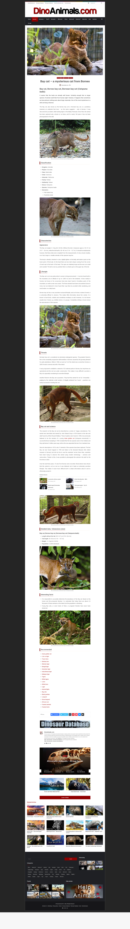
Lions (43, 681)
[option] (65, 761)
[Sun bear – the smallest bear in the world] (36, 840)
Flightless (69, 869)
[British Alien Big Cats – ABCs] (70, 480)
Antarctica (84, 19)
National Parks (47, 874)
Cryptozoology (30, 869)
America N (71, 19)
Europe (29, 23)
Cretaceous (71, 867)
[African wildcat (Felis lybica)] (83, 863)
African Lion (45, 702)
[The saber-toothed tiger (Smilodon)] (94, 840)
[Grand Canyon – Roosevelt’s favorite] (36, 810)
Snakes (29, 876)
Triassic (56, 876)
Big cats (44, 692)
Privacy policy (55, 905)
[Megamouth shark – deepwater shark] (94, 825)
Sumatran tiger (46, 669)
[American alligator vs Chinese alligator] (99, 863)
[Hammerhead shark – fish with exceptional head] (83, 868)
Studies (33, 876)
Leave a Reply (65, 797)
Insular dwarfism (70, 816)
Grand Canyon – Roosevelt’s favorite (35, 816)
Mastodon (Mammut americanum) (73, 846)
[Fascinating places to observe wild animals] (74, 825)
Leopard (44, 697)
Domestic (53, 19)
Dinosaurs (41, 19)
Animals (34, 19)
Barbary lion (45, 661)
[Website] (45, 743)
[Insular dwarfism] (74, 810)
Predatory (63, 874)
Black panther (46, 694)
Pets (53, 874)
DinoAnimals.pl (68, 3)
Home (29, 19)
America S (78, 19)
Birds (63, 867)
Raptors (68, 874)
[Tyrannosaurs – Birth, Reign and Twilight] (91, 868)
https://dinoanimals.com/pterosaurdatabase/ (53, 741)
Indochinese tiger (47, 671)
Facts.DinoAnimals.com (58, 3)
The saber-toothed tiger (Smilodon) (94, 846)
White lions (45, 684)
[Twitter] (48, 743)
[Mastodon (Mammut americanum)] (74, 840)
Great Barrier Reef (51, 846)
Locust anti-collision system (54, 479)
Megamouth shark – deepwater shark (94, 831)
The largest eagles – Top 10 (81, 485)
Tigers (44, 676)
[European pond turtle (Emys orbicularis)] (94, 810)
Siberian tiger (45, 664)
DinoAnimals (59, 903)
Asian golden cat (69, 438)
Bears (58, 867)
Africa (66, 19)
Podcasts (57, 874)
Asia (90, 19)
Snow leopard (46, 699)
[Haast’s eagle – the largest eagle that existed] (45, 887)
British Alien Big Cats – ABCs (81, 479)
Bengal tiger (45, 666)
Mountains (35, 874)
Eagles (51, 869)
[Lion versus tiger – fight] (33, 887)
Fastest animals (46, 704)
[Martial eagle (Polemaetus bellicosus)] (43, 486)
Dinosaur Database (40, 3)
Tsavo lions (45, 659)
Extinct (60, 869)
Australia (95, 19)
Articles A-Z (44, 905)
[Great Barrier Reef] (55, 840)
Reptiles (72, 874)
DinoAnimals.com (31, 3)
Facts (80, 905)
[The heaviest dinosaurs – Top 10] (45, 895)
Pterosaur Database (49, 3)
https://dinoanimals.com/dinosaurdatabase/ (53, 739)
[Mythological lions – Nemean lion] (55, 825)
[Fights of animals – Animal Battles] (58, 887)
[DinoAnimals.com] (65, 10)
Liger (43, 687)
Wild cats (60, 19)
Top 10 (47, 19)
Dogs (42, 869)
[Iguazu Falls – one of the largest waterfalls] (36, 825)
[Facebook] (47, 743)
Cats (66, 867)
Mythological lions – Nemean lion (54, 831)
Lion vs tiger (45, 656)
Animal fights (45, 689)
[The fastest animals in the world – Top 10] (91, 863)
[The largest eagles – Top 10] (70, 486)
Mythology (41, 874)
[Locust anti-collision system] (43, 480)
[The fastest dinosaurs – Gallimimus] (99, 868)
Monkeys (29, 874)
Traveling (51, 876)
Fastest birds (45, 707)
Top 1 (42, 876)
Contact (60, 905)
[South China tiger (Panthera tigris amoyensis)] (55, 810)
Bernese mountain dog (65, 761)
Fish (64, 869)
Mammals (66, 77)
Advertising (50, 905)
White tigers (45, 679)
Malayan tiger (46, 674)
